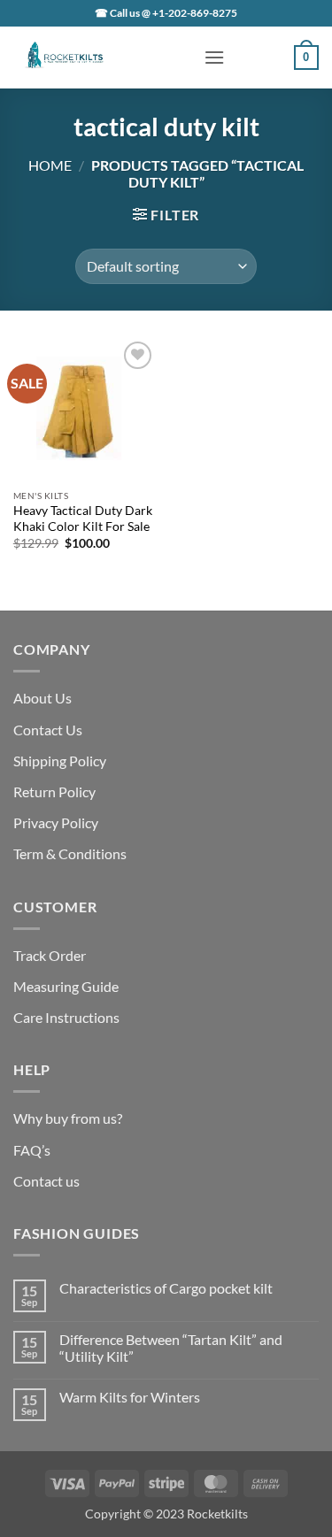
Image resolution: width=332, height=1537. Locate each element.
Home (50, 165)
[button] (214, 57)
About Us (42, 697)
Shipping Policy (59, 760)
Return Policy (54, 791)
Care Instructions (66, 1017)
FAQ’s (31, 1149)
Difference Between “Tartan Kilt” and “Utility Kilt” (170, 1347)
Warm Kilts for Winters (129, 1396)
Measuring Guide (66, 986)
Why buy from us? (67, 1118)
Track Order (49, 955)
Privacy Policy (55, 822)
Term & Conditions (70, 853)
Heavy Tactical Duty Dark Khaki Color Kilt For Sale (82, 518)
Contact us (46, 1180)
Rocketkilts (217, 1513)
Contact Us (47, 729)
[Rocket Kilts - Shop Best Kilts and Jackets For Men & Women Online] (101, 57)
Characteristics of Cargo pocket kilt (166, 1288)
